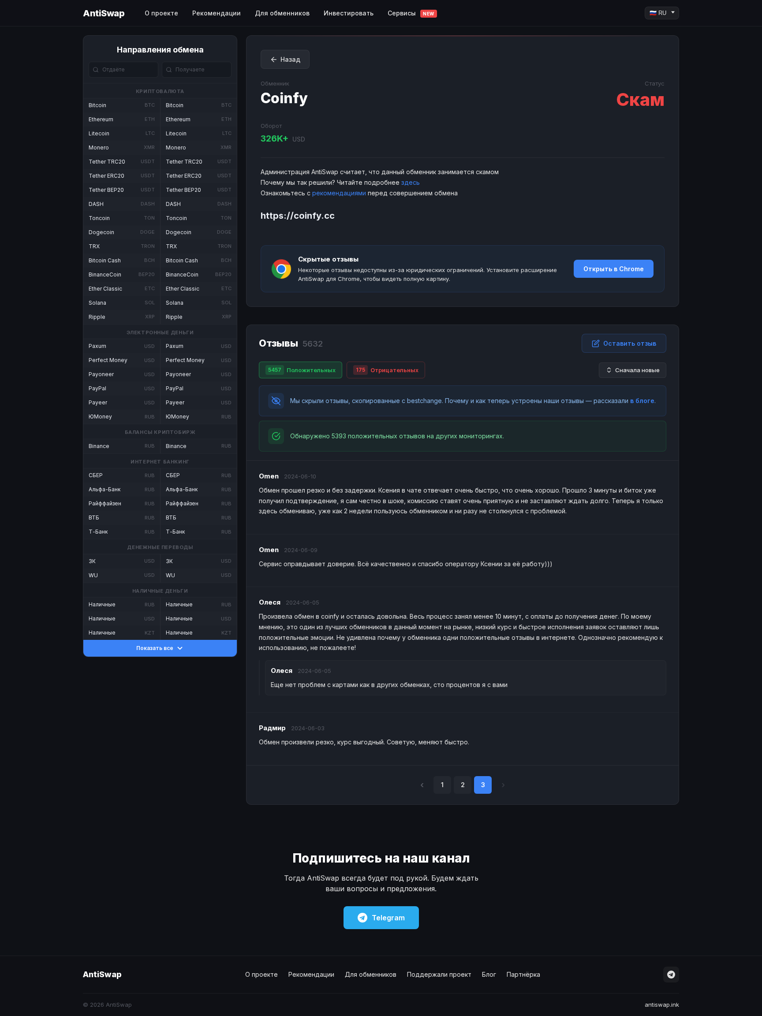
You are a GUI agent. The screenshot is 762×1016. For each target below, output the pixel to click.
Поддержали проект (439, 974)
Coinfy (284, 98)
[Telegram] (671, 974)
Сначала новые (637, 370)
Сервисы (411, 13)
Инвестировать (349, 13)
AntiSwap (103, 13)
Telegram (388, 917)
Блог (489, 974)
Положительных (302, 370)
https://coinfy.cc (298, 215)
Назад (290, 59)
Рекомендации (216, 13)
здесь (410, 182)
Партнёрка (523, 974)
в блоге (642, 400)
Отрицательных (387, 370)
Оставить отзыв (629, 343)
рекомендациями (339, 193)
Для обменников (282, 13)
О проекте (161, 13)
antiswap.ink (662, 1004)
